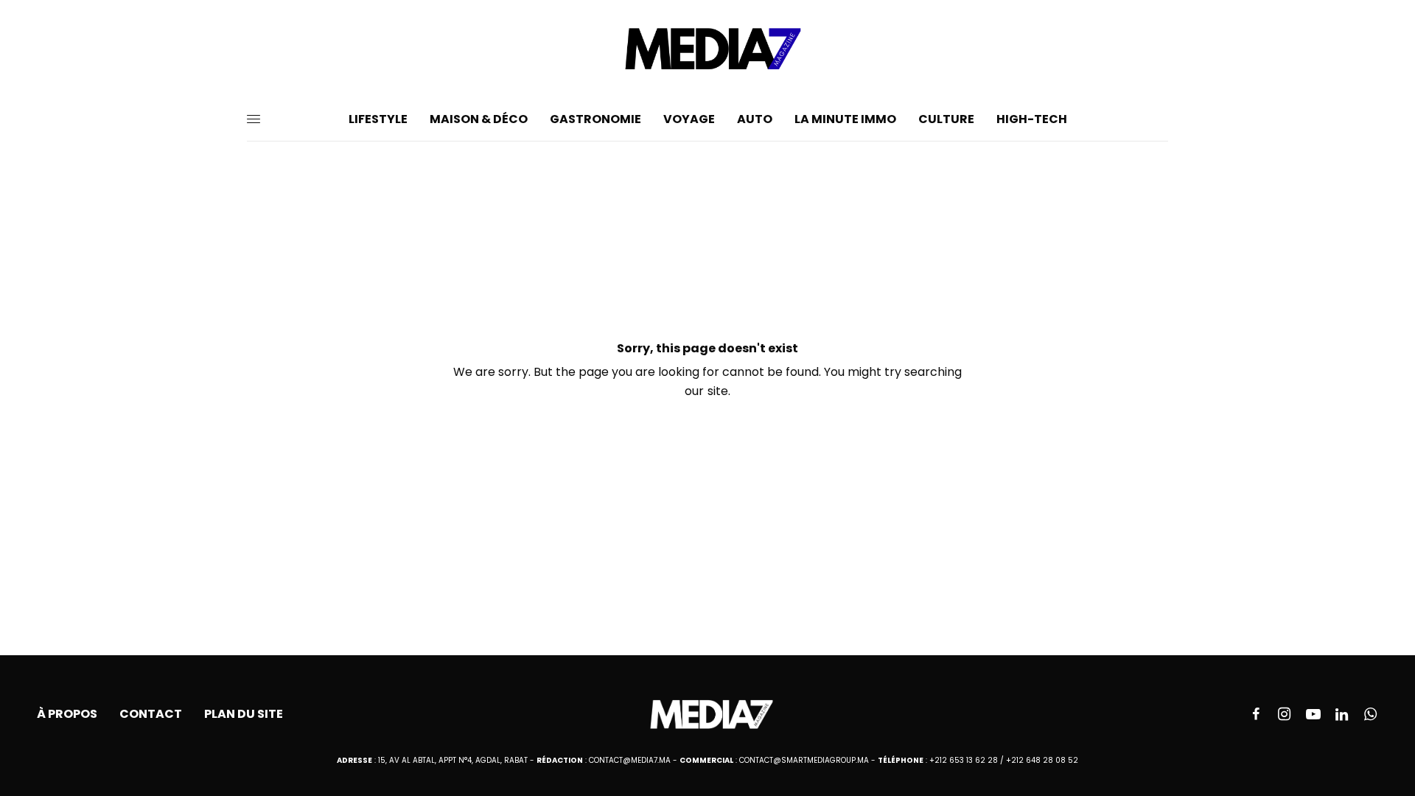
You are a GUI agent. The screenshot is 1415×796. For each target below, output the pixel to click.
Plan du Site (243, 713)
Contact (150, 713)
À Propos (67, 713)
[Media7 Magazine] (707, 48)
